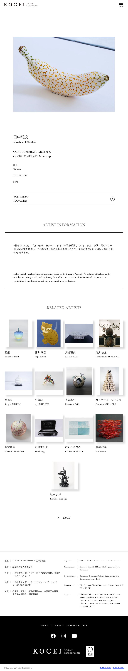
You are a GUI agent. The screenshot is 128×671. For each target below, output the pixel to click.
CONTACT (57, 625)
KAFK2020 (118, 667)
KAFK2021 (105, 667)
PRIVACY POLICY (77, 625)
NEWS (44, 625)
